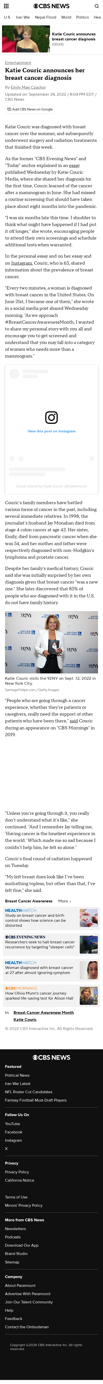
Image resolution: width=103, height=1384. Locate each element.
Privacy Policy (17, 1172)
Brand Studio (16, 1254)
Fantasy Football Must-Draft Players (35, 1100)
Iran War (23, 17)
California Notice (19, 1180)
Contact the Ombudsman (27, 1327)
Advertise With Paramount (27, 1294)
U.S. (7, 17)
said (74, 721)
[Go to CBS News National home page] (52, 6)
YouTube (12, 1124)
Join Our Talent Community (29, 1302)
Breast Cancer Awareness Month (44, 1012)
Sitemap (12, 1262)
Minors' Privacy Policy (23, 1205)
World (66, 17)
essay (74, 165)
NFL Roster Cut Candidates (28, 1092)
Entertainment (18, 63)
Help (9, 1310)
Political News (17, 1075)
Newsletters (15, 1229)
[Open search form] (96, 6)
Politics (82, 17)
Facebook (13, 1132)
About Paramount (20, 1286)
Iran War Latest (17, 1084)
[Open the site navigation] (19, 6)
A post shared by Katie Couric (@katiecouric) (51, 486)
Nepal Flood (45, 17)
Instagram (21, 263)
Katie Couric (25, 1019)
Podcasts (12, 1237)
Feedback (13, 1319)
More (63, 901)
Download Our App (21, 1245)
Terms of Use (16, 1197)
